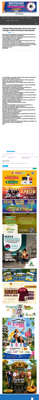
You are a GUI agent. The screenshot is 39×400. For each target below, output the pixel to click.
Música (22, 17)
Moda (16, 20)
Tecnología (7, 20)
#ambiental (11, 153)
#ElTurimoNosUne (21, 153)
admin (13, 32)
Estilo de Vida (29, 17)
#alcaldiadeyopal (7, 153)
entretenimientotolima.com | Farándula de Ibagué (19, 13)
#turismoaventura (33, 153)
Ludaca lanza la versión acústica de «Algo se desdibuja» (12, 157)
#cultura (14, 153)
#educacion (16, 153)
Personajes (13, 17)
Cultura (8, 151)
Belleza (12, 20)
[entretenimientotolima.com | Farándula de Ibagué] (3, 17)
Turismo (18, 17)
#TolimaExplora (29, 153)
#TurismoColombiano (4, 154)
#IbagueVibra (24, 153)
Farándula (7, 17)
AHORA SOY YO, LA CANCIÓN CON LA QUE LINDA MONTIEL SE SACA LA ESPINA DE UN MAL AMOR (26, 158)
